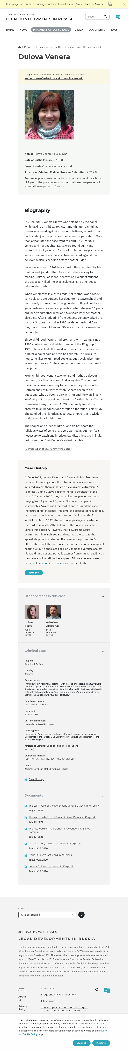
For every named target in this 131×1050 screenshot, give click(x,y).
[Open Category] (81, 915)
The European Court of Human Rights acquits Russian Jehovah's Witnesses (64, 1009)
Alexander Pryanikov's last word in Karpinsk (55, 843)
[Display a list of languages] (112, 4)
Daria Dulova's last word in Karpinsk (50, 855)
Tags (114, 29)
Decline (101, 1043)
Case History (36, 779)
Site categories (30, 914)
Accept (81, 1043)
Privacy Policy (22, 1008)
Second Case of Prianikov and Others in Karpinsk (54, 78)
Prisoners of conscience (51, 29)
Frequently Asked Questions (59, 994)
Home (10, 29)
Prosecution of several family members (49, 448)
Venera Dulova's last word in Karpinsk (51, 866)
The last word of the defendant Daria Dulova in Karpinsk (62, 817)
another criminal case (55, 563)
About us (22, 998)
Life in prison (49, 1001)
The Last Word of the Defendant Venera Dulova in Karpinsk (64, 805)
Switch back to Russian (90, 4)
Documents (97, 29)
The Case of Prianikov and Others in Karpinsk (77, 47)
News (23, 29)
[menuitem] (10, 29)
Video (79, 29)
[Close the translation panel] (124, 4)
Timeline (34, 572)
